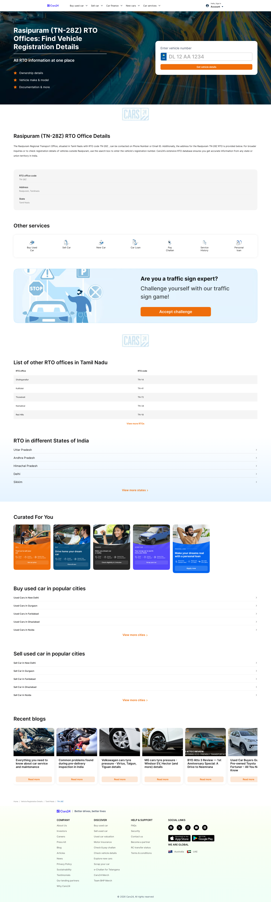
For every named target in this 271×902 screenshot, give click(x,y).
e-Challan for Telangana (107, 869)
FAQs (133, 825)
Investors (62, 831)
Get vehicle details (206, 67)
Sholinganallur (22, 379)
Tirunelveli (20, 397)
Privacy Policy (64, 864)
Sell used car (101, 831)
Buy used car (101, 825)
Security (135, 831)
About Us (62, 825)
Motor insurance (103, 842)
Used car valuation (104, 836)
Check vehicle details (105, 853)
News (60, 858)
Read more (34, 779)
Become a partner (140, 842)
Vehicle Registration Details (32, 801)
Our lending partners (68, 880)
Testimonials (63, 875)
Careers (61, 836)
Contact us (137, 836)
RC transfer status (141, 847)
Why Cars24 (63, 886)
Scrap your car (102, 864)
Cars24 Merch (101, 875)
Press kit (61, 842)
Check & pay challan (105, 847)
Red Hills (20, 414)
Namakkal (20, 406)
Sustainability (64, 869)
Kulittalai (20, 388)
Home (16, 801)
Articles (61, 853)
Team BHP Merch (103, 880)
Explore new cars (103, 858)
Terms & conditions (141, 853)
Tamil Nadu (49, 801)
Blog (59, 847)
